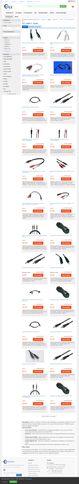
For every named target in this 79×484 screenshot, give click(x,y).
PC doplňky (19, 13)
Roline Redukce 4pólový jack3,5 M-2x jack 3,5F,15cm (32, 300)
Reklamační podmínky (33, 467)
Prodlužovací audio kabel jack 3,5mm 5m (60, 299)
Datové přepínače (69, 19)
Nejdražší (38, 26)
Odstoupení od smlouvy (34, 469)
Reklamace (30, 1)
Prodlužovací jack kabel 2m (57, 267)
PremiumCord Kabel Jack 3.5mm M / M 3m (61, 332)
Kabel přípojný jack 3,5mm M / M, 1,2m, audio (33, 43)
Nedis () (7, 48)
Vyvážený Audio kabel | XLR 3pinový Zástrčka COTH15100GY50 (33, 396)
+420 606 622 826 (52, 467)
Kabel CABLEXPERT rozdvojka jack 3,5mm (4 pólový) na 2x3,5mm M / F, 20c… (33, 204)
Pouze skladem (8, 22)
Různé (16, 16)
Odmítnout (5, 481)
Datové (38, 19)
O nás (6, 1)
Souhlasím (13, 481)
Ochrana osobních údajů (34, 471)
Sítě (35, 13)
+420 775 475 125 (61, 467)
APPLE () (6, 40)
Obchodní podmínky (33, 465)
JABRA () (6, 46)
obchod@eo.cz (51, 468)
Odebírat (19, 475)
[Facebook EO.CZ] (4, 470)
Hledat (63, 6)
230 (9, 48)
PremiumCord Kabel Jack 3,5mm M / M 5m (61, 364)
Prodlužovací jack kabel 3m (29, 364)
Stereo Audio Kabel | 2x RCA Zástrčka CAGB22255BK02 (59, 139)
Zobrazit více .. (7, 51)
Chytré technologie (61, 13)
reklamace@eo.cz (59, 468)
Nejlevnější (31, 26)
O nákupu (13, 1)
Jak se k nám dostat (33, 475)
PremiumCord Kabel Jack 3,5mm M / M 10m (61, 107)
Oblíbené (25, 26)
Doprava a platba (32, 473)
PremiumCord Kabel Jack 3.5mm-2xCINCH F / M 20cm (62, 204)
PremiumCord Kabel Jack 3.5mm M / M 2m (33, 267)
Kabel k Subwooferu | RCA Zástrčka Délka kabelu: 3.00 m (34, 236)
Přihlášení (72, 1)
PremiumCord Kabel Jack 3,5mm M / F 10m (61, 396)
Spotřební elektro (43, 13)
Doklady (22, 1)
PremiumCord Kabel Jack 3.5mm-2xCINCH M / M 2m (62, 172)
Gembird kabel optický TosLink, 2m (31, 332)
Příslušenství (9, 16)
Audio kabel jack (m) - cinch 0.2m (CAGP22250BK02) (30, 139)
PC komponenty (28, 13)
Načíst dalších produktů (49, 416)
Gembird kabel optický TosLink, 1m (30, 107)
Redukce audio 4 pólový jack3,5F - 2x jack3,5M (61, 75)
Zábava (52, 13)
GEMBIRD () (7, 44)
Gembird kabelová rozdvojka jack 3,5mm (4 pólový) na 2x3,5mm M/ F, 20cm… (33, 75)
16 (10, 44)
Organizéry (55, 19)
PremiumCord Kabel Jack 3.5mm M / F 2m (60, 235)
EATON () (6, 42)
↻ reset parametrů (11, 94)
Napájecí (44, 19)
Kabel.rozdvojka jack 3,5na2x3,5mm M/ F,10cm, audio (62, 43)
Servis (38, 1)
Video (61, 19)
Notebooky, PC (9, 13)
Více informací (28, 479)
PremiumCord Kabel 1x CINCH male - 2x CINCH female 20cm (33, 172)
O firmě (30, 463)
